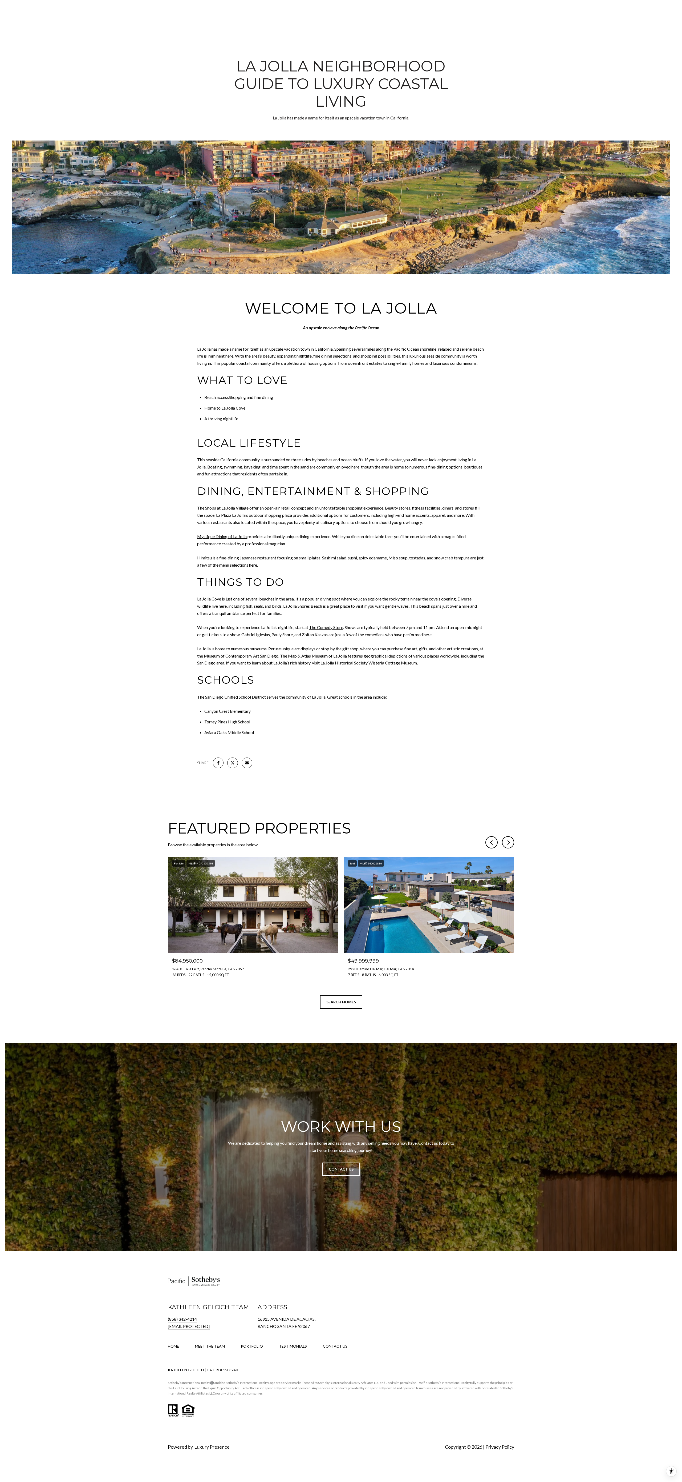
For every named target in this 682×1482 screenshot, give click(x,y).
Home (173, 1346)
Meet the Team (210, 1346)
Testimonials (293, 1346)
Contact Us (335, 1346)
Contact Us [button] (341, 1169)
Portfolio (252, 1346)
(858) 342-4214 (182, 1318)
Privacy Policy (499, 1447)
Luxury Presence (212, 1447)
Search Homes (341, 1002)
